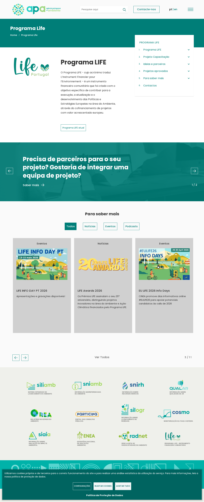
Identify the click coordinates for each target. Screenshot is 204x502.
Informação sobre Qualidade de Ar (178, 393)
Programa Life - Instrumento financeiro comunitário (177, 439)
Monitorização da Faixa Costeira (178, 421)
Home (13, 35)
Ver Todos (102, 357)
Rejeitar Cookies (103, 486)
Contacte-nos (146, 9)
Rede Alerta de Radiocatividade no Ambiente (134, 444)
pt (170, 9)
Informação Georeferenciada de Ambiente (88, 393)
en (175, 9)
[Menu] (190, 9)
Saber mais (31, 185)
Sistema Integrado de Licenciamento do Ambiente (40, 393)
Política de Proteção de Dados (104, 495)
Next (194, 171)
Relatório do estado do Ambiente (41, 420)
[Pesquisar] (124, 9)
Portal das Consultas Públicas (85, 420)
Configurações (82, 486)
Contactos (150, 85)
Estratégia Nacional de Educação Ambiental (86, 443)
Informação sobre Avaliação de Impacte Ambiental (38, 443)
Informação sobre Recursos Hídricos (130, 393)
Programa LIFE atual (73, 127)
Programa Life (29, 35)
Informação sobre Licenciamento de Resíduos (129, 419)
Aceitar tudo (123, 486)
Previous (9, 171)
